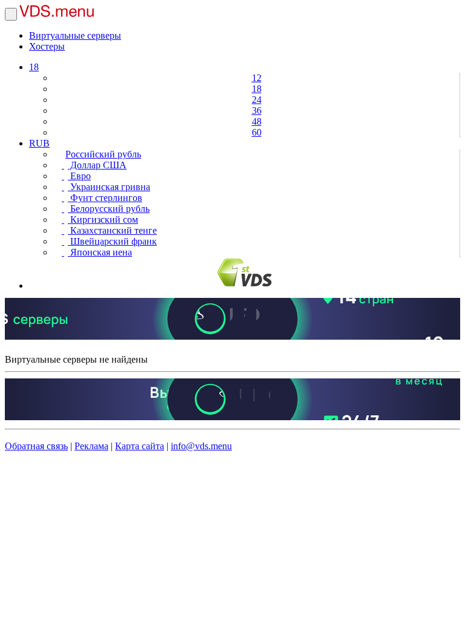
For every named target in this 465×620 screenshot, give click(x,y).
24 (257, 99)
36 (257, 110)
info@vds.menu (201, 446)
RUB (39, 143)
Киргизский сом (103, 219)
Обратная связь (36, 446)
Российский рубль (103, 154)
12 (257, 78)
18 (34, 67)
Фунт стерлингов (105, 198)
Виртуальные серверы (75, 35)
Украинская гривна (109, 187)
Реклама (91, 446)
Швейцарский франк (112, 241)
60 (257, 132)
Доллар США (97, 165)
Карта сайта (139, 446)
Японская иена (100, 252)
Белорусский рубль (109, 208)
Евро (79, 176)
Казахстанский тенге (112, 230)
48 (257, 121)
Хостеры (47, 46)
